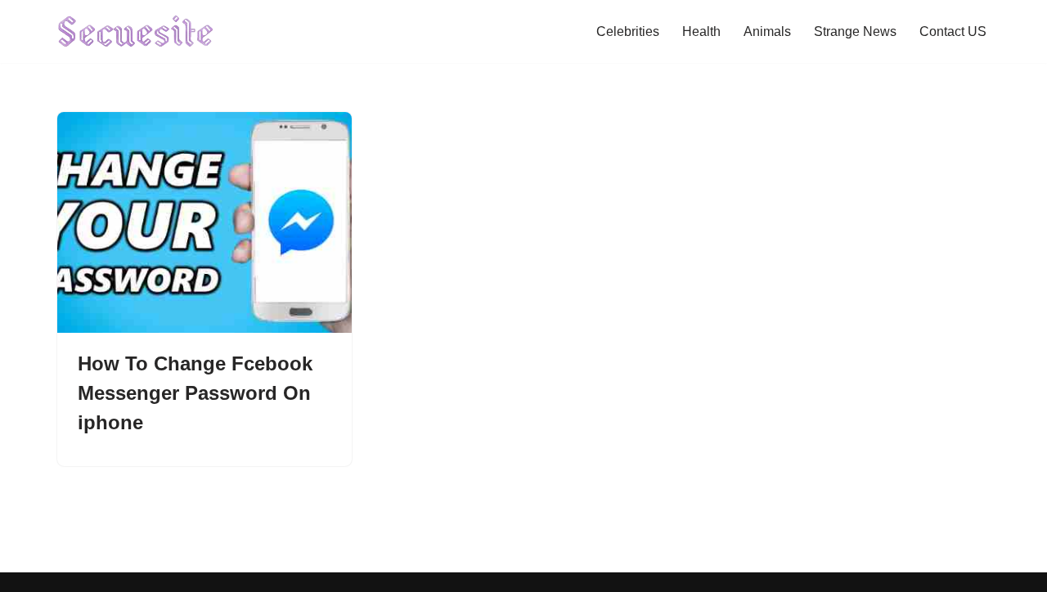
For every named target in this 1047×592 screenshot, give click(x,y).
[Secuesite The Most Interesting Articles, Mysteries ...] (136, 31)
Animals (767, 31)
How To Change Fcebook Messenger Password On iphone (195, 392)
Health (701, 31)
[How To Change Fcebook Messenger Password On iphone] (204, 222)
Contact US (952, 31)
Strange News (855, 31)
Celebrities (627, 31)
